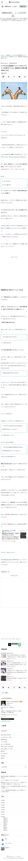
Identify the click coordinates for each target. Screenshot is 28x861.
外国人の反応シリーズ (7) (6, 748)
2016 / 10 (5, 821)
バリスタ (18, 135)
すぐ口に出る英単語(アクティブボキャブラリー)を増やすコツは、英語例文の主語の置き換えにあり (14, 68)
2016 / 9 (5, 822)
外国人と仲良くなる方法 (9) (7, 746)
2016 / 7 (5, 825)
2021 (3, 805)
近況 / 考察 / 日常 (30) (6, 734)
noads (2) (3, 755)
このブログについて (5, 721)
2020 (3, 807)
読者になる (23, 6)
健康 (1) (2, 758)
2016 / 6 (5, 827)
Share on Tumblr (15, 644)
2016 (3, 816)
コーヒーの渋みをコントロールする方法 (9, 780)
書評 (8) (2, 751)
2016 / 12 (5, 818)
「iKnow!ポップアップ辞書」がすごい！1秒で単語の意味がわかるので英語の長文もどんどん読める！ (17, 672)
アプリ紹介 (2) (4, 753)
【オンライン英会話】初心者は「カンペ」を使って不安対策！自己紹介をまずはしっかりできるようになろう (16, 664)
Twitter (2, 559)
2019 (3, 809)
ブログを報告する (20, 858)
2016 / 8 (5, 824)
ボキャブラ (4, 157)
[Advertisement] (14, 39)
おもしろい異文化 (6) (5, 744)
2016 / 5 (5, 828)
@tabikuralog (8, 559)
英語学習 (5, 73)
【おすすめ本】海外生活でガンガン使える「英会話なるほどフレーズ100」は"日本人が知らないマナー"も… (16, 656)
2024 (3, 800)
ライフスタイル (8, 843)
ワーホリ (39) (4, 741)
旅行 (6, 838)
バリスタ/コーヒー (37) (6, 737)
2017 (3, 814)
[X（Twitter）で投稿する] (9, 644)
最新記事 (3, 772)
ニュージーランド (5, 135)
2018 (3, 812)
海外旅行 (7, 847)
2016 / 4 (5, 830)
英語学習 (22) (4, 739)
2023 (3, 802)
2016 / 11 (5, 819)
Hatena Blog (12, 858)
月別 (2, 796)
